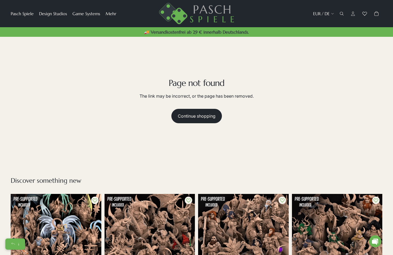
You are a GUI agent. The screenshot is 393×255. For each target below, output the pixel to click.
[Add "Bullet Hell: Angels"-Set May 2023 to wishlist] (95, 200)
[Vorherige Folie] (113, 239)
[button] (375, 241)
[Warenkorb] (376, 13)
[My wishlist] (365, 13)
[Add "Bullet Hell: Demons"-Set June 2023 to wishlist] (188, 200)
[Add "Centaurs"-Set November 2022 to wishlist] (376, 200)
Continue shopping (196, 116)
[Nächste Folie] (93, 239)
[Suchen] (342, 13)
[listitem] (111, 13)
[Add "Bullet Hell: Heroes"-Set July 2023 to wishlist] (282, 200)
